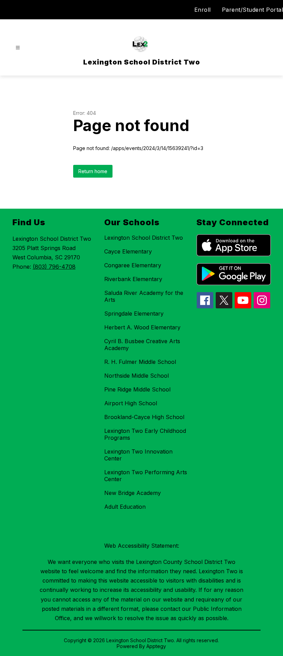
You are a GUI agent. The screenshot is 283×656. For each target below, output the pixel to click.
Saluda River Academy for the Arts (143, 296)
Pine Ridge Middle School (137, 389)
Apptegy (156, 646)
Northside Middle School (136, 375)
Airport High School (130, 403)
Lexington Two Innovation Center (138, 455)
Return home (92, 171)
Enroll (202, 9)
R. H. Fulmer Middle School (140, 361)
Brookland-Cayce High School (144, 417)
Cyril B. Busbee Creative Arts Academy (142, 344)
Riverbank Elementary (133, 279)
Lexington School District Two (143, 237)
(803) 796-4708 (54, 266)
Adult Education (125, 506)
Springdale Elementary (134, 313)
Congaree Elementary (132, 265)
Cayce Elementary (128, 251)
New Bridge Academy (132, 492)
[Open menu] (18, 48)
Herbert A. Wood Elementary (142, 327)
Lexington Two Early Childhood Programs (145, 434)
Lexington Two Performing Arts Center (145, 476)
